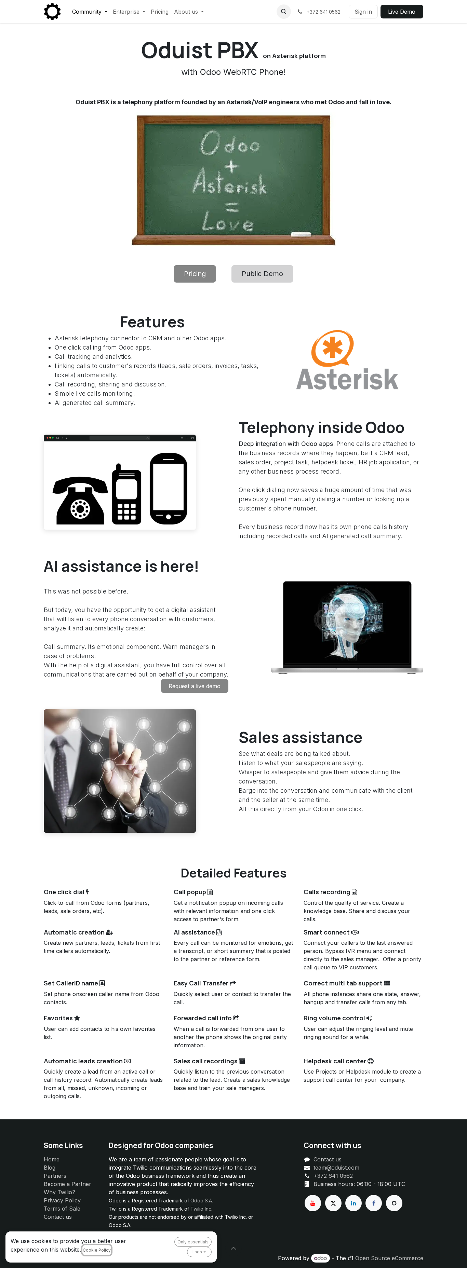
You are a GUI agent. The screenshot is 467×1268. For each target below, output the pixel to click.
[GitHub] (394, 1203)
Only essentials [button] (193, 1241)
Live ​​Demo (401, 11)
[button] (284, 11)
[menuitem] (89, 11)
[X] (333, 1203)
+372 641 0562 (333, 1175)
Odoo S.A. (201, 1200)
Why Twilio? (59, 1192)
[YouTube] (313, 1203)
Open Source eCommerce (389, 1258)
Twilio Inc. (201, 1209)
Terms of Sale (62, 1208)
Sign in (363, 11)
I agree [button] (199, 1251)
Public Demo (262, 274)
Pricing (195, 274)
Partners (55, 1175)
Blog (49, 1167)
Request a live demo (195, 686)
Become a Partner (67, 1184)
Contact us (58, 1216)
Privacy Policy (62, 1200)
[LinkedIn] (353, 1203)
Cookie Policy (97, 1250)
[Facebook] (373, 1203)
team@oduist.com (336, 1167)
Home (51, 1159)
